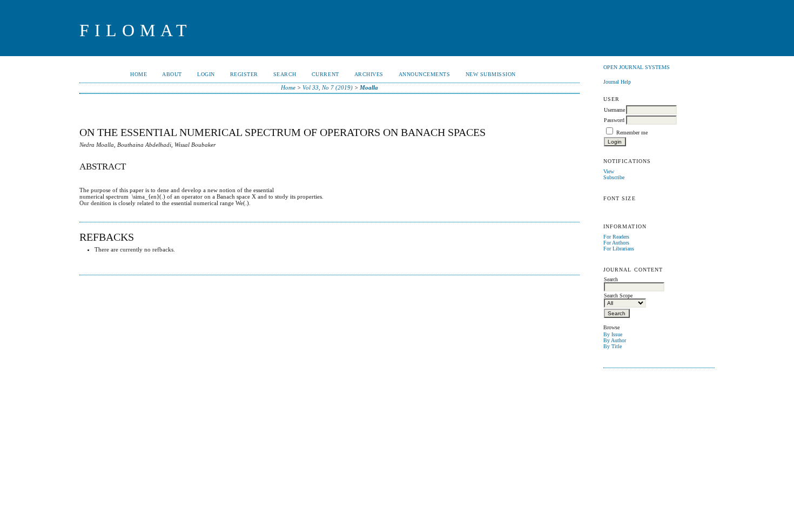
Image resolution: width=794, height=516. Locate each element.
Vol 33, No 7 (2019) (327, 87)
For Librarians (618, 249)
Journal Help (617, 82)
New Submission (491, 74)
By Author (614, 340)
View (608, 171)
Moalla (369, 87)
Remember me (632, 132)
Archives (368, 74)
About (172, 74)
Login (206, 74)
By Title (612, 346)
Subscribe (613, 177)
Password (614, 120)
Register (244, 74)
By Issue (612, 334)
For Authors (616, 243)
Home (138, 74)
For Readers (616, 237)
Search (285, 74)
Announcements (424, 74)
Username (614, 110)
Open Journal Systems (636, 67)
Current (325, 74)
